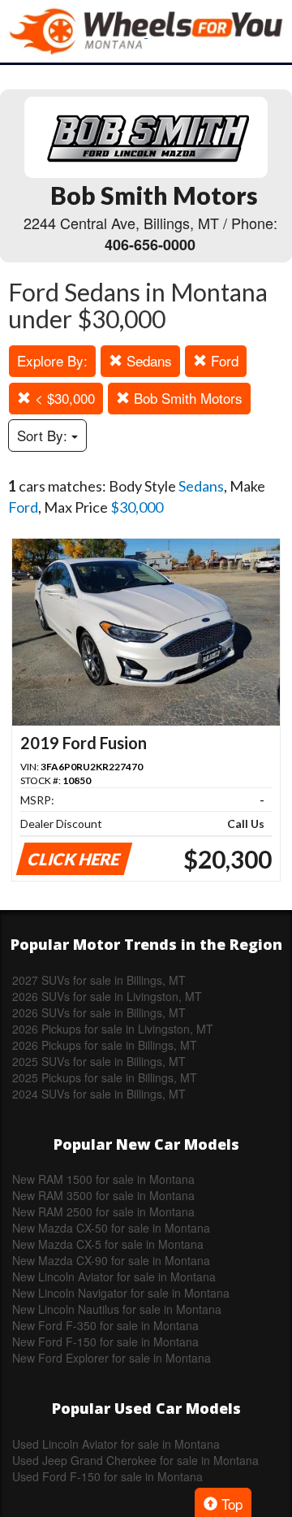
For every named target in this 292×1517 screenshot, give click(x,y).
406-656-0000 (150, 244)
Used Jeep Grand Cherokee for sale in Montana (135, 1460)
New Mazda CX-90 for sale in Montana (111, 1260)
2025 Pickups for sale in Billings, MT (104, 1077)
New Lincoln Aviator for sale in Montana (114, 1276)
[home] (146, 31)
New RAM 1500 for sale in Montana (103, 1179)
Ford (222, 360)
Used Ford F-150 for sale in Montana (107, 1476)
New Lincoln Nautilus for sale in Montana (116, 1309)
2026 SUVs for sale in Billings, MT (99, 1012)
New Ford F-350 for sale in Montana (105, 1325)
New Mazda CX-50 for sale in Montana (111, 1228)
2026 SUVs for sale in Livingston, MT (107, 996)
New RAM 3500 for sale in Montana (103, 1195)
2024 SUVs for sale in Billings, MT (99, 1094)
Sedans (147, 360)
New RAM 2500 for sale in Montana (103, 1211)
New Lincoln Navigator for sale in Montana (121, 1293)
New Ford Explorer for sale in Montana (111, 1358)
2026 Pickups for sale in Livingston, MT (112, 1029)
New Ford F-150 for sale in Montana (105, 1341)
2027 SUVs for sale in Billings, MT (99, 980)
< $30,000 (63, 398)
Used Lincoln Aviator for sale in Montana (116, 1444)
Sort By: (44, 435)
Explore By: (52, 360)
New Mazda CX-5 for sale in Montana (108, 1244)
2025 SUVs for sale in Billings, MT (99, 1061)
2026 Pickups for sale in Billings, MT (104, 1045)
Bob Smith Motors (186, 398)
